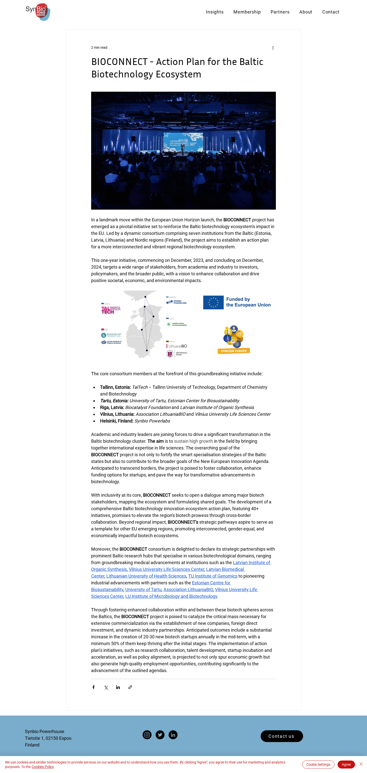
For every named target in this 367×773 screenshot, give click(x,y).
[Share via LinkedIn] (118, 687)
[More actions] (273, 47)
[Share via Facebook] (93, 687)
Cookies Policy (43, 767)
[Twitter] (160, 734)
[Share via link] (130, 687)
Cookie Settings (318, 765)
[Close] (361, 764)
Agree (346, 765)
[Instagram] (147, 734)
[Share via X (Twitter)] (105, 687)
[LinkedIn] (173, 734)
